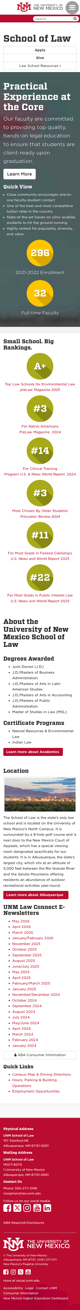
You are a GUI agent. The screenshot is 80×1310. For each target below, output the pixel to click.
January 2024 (24, 1046)
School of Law (37, 38)
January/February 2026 (32, 938)
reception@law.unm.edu (22, 1193)
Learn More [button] (21, 173)
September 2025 (27, 955)
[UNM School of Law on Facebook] (8, 1210)
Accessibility (13, 1288)
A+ (40, 366)
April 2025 (21, 978)
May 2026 (21, 921)
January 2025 (24, 989)
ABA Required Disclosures (23, 1222)
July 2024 (21, 1017)
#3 (40, 408)
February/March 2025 (31, 983)
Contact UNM (46, 1288)
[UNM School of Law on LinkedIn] (48, 1210)
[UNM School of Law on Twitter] (18, 1210)
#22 (40, 577)
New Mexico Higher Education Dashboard (35, 1298)
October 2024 (24, 1000)
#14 (40, 450)
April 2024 (21, 1029)
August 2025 (23, 961)
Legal (29, 1288)
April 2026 (21, 927)
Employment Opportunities (36, 1091)
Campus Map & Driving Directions (41, 1075)
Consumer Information (20, 1293)
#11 (40, 535)
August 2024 (23, 1012)
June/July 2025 (25, 967)
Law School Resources (39, 66)
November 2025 (26, 944)
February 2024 (25, 1040)
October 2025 (24, 949)
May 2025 (21, 972)
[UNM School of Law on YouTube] (38, 1210)
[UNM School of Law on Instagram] (28, 1210)
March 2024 (22, 1034)
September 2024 (27, 1006)
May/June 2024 (25, 1023)
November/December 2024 (36, 995)
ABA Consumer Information (41, 1055)
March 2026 (22, 933)
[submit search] (75, 18)
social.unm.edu (28, 1280)
